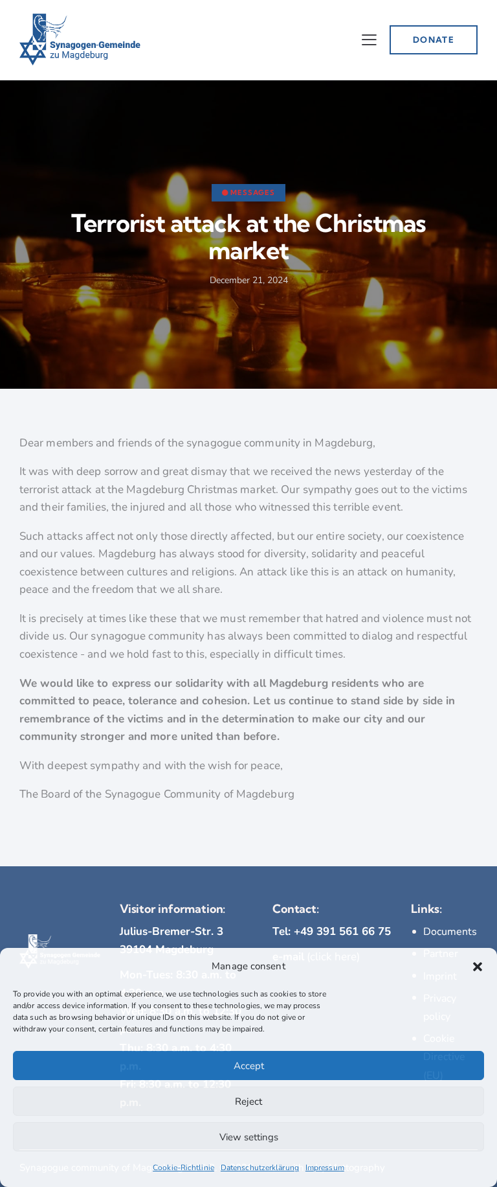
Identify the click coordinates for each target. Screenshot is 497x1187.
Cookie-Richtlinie (183, 1167)
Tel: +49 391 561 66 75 (331, 931)
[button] (477, 966)
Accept (249, 1065)
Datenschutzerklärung (260, 1167)
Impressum (324, 1167)
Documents (450, 932)
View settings (248, 1137)
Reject (248, 1101)
